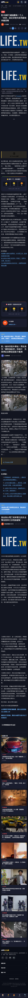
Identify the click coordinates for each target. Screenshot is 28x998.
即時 (8, 995)
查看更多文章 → (12, 324)
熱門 (14, 995)
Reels (20, 996)
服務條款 (17, 978)
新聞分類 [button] (3, 963)
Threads (18, 96)
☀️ (18, 2)
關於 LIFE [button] (3, 972)
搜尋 (25, 995)
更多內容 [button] (3, 967)
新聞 (6, 5)
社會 (10, 5)
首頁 (2, 5)
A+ (15, 28)
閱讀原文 (4, 470)
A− (10, 28)
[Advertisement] (14, 134)
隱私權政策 (11, 978)
